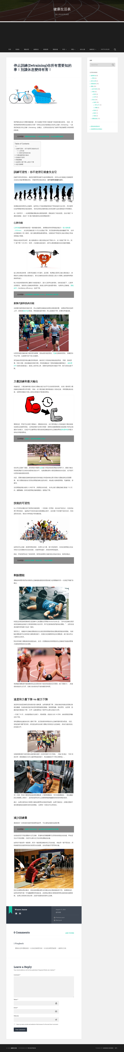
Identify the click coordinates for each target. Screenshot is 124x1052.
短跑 (41, 468)
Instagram (105, 49)
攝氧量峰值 (64, 429)
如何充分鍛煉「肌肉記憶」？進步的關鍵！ (39, 560)
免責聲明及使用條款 (96, 129)
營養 (93, 78)
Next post (59, 920)
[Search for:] (102, 65)
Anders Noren (108, 1048)
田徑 (63, 49)
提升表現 (58, 912)
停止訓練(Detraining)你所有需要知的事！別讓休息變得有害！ (43, 67)
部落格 (17, 49)
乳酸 (54, 353)
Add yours (69, 933)
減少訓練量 (19, 164)
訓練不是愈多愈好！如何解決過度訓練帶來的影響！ (42, 829)
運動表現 (26, 49)
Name (16, 999)
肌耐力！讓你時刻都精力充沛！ (35, 439)
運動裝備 (55, 49)
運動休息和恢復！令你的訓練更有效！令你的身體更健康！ (44, 136)
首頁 (10, 49)
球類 (72, 49)
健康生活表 (62, 9)
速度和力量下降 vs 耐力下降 (25, 162)
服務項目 (92, 49)
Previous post (60, 917)
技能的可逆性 (20, 157)
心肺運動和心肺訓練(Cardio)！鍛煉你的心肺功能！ (42, 294)
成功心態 (82, 49)
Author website (20, 913)
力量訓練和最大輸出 (22, 155)
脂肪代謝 (26, 311)
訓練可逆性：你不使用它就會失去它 (27, 148)
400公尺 (97, 105)
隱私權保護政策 (95, 126)
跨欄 (96, 107)
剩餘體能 (19, 160)
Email (16, 1007)
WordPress (32, 1048)
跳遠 (94, 110)
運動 (92, 86)
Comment (17, 975)
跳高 (94, 113)
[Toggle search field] (115, 49)
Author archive (16, 913)
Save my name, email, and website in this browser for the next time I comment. (37, 1024)
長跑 (94, 116)
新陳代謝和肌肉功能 (24, 153)
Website (16, 1016)
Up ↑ (116, 1048)
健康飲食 (36, 49)
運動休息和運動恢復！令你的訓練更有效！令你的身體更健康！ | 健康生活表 (40, 948)
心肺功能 (21, 151)
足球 (94, 97)
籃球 (94, 94)
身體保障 (45, 49)
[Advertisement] (62, 34)
